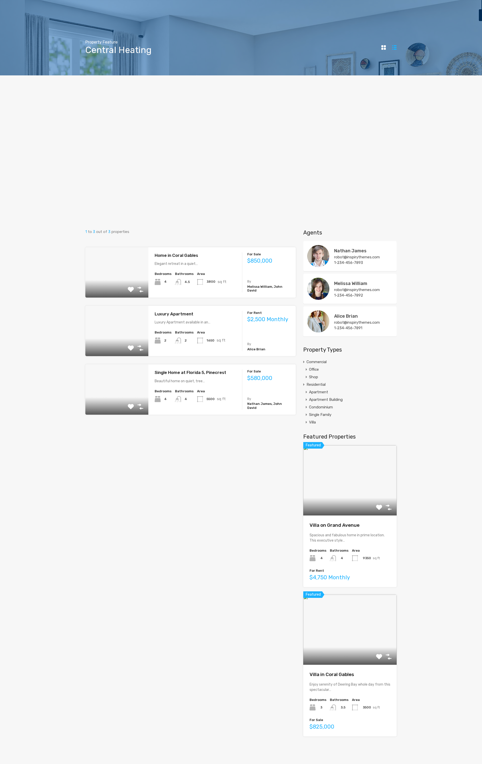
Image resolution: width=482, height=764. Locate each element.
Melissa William (350, 283)
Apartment (318, 392)
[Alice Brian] (318, 330)
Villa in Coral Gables (332, 674)
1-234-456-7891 (348, 328)
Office (314, 369)
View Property (116, 287)
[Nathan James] (318, 265)
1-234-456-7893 (348, 262)
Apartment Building (326, 399)
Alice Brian (346, 316)
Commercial (317, 362)
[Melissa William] (318, 297)
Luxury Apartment (174, 313)
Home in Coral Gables (176, 255)
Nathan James (350, 251)
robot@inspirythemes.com (357, 257)
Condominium (321, 407)
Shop (313, 377)
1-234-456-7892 (348, 295)
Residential (316, 384)
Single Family (320, 414)
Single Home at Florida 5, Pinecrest (190, 372)
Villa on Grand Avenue (334, 525)
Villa (312, 422)
